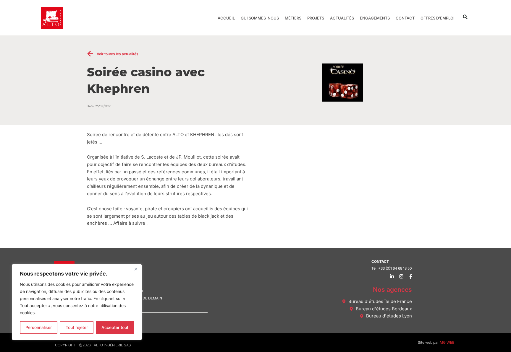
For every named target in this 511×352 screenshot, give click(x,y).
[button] (465, 17)
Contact (405, 18)
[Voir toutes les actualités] (90, 53)
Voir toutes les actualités (117, 54)
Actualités (342, 18)
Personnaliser (38, 327)
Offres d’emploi (438, 18)
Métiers (293, 18)
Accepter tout (114, 327)
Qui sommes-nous (260, 18)
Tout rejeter (77, 327)
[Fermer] (135, 269)
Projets (315, 18)
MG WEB (447, 342)
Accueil (226, 18)
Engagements (375, 18)
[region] (77, 302)
